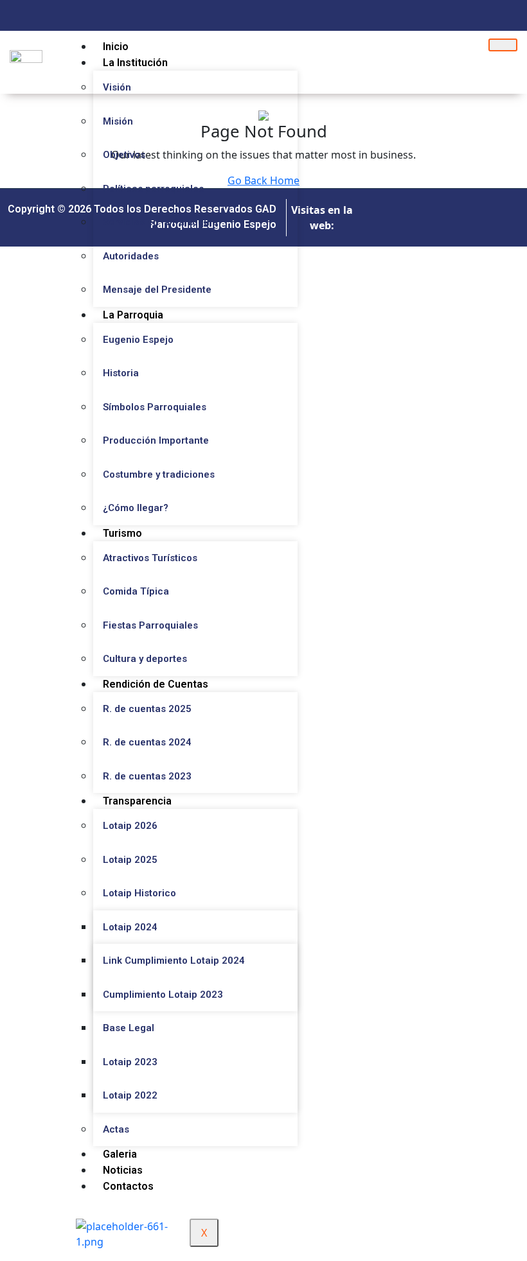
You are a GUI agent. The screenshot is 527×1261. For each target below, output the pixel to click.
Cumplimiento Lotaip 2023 (163, 994)
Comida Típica (136, 591)
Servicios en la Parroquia (160, 222)
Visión (117, 87)
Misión (118, 121)
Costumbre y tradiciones (159, 474)
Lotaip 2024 (130, 927)
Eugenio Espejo (138, 339)
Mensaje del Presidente (157, 289)
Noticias (123, 1170)
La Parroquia (133, 315)
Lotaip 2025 (130, 859)
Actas (116, 1129)
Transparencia (137, 801)
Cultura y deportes (145, 659)
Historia (121, 373)
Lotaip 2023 (130, 1062)
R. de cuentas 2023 (147, 776)
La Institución (135, 63)
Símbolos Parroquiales (154, 407)
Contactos (128, 1186)
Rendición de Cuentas (155, 684)
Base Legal (128, 1028)
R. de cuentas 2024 (147, 742)
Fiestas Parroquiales (150, 625)
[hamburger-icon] (502, 45)
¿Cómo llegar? (135, 508)
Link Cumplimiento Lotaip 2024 (174, 960)
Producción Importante (156, 440)
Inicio (116, 46)
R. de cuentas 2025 (147, 709)
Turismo (122, 533)
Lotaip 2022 (130, 1095)
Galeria (120, 1154)
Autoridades (131, 256)
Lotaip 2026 (130, 825)
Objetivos (124, 155)
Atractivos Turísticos (150, 558)
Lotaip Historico (139, 893)
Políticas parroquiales (153, 189)
